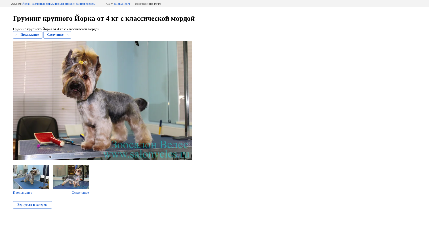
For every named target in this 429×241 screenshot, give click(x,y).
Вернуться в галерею (32, 204)
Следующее (55, 34)
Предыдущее (30, 34)
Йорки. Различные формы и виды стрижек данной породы (58, 3)
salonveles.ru (122, 3)
